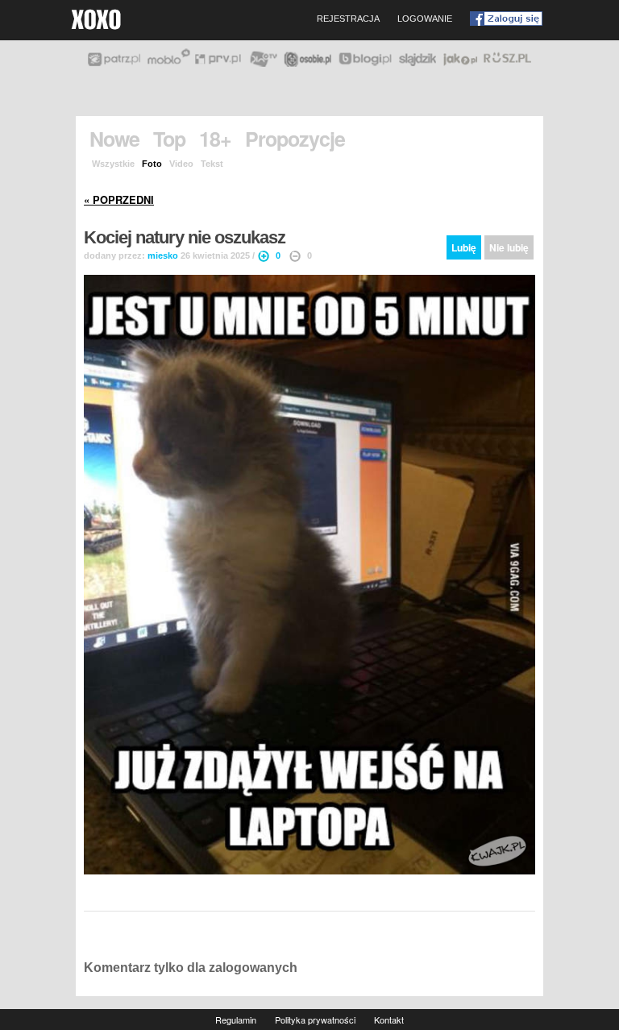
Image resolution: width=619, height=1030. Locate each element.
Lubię (463, 247)
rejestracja (348, 18)
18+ (215, 138)
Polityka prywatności (315, 1019)
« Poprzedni (119, 200)
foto (152, 163)
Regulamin (235, 1019)
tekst (212, 163)
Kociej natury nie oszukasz (184, 238)
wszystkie (113, 163)
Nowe (114, 138)
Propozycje (295, 138)
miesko (162, 255)
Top (169, 138)
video (181, 163)
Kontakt (389, 1019)
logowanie (424, 18)
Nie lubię (509, 247)
